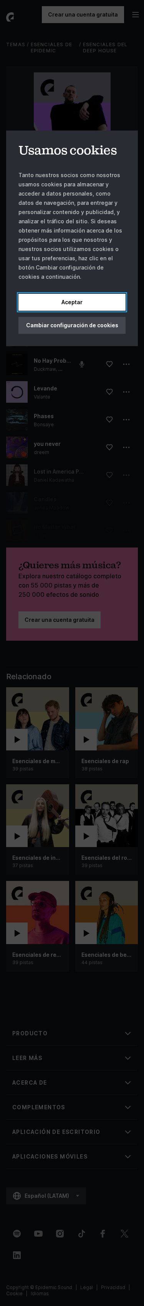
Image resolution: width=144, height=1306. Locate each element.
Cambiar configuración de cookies (72, 325)
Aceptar (72, 302)
